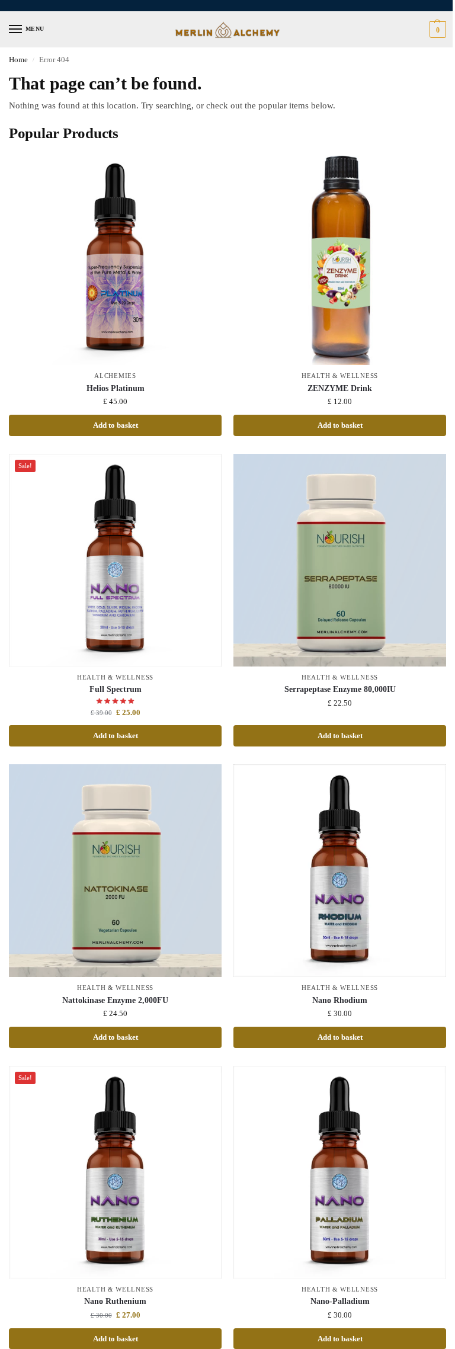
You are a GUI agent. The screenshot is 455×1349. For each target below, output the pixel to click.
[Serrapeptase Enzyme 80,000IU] (339, 560)
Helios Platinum (115, 388)
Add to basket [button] (115, 425)
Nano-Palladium (340, 1301)
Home (18, 60)
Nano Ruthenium (115, 1301)
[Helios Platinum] (115, 258)
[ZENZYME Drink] (339, 258)
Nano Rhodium (339, 1000)
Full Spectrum (115, 689)
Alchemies (115, 376)
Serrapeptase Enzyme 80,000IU (340, 689)
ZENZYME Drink (339, 388)
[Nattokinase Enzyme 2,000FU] (115, 870)
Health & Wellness (340, 376)
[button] (436, 29)
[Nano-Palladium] (339, 1172)
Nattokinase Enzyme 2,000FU (115, 1000)
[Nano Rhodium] (339, 870)
